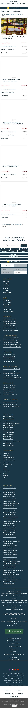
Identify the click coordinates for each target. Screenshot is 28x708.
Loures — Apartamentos (10, 399)
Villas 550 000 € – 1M (8, 309)
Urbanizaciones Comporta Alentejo (11, 423)
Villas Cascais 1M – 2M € (8, 392)
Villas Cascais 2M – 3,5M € (9, 389)
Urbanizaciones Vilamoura (9, 425)
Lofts (4, 477)
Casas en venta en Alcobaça (9, 581)
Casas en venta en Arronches (10, 550)
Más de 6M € (15, 248)
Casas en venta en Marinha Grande (11, 563)
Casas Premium (6, 455)
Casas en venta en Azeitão (9, 572)
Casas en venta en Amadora (9, 548)
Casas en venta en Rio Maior (9, 565)
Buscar (24, 245)
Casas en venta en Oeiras (9, 496)
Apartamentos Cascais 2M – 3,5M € (11, 373)
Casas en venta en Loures (9, 492)
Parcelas (5, 466)
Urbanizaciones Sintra (8, 427)
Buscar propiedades (15, 8)
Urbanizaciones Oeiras (8, 421)
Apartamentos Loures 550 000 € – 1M (12, 404)
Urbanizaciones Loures (8, 429)
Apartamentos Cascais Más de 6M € (11, 368)
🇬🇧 (10, 670)
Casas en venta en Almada (9, 501)
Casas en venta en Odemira (9, 519)
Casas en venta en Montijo (9, 510)
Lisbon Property (14, 1)
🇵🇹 (15, 670)
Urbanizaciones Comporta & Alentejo (11, 441)
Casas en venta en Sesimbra (9, 512)
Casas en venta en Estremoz (9, 552)
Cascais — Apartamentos (10, 366)
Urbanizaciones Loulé (8, 438)
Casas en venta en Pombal (9, 532)
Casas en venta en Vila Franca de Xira (12, 579)
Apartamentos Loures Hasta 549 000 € (12, 406)
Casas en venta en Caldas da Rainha (11, 541)
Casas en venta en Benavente (10, 556)
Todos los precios (5, 248)
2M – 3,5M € (4, 251)
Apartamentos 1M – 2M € (9, 325)
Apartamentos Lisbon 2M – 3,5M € (11, 340)
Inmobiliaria (3, 3)
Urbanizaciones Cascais (8, 418)
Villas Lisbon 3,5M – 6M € (9, 356)
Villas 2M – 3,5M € (7, 304)
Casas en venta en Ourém (9, 539)
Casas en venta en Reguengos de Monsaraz (13, 570)
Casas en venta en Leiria (8, 543)
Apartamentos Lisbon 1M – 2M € (10, 342)
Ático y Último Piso (7, 464)
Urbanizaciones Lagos (8, 443)
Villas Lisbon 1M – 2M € (8, 361)
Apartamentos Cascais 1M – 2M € (11, 375)
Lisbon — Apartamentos (10, 335)
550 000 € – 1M (22, 251)
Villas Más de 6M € (7, 300)
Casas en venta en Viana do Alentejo (11, 574)
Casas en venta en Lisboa (9, 490)
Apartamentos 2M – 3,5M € (9, 323)
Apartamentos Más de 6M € (9, 319)
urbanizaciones (7, 414)
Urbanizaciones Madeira (8, 434)
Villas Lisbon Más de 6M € (9, 354)
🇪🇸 (18, 670)
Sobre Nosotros (23, 684)
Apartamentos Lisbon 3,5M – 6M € (11, 337)
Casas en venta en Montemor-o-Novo (11, 561)
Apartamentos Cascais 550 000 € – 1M (12, 377)
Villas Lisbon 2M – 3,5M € (9, 359)
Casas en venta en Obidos (9, 534)
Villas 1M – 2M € (6, 307)
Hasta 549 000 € (14, 254)
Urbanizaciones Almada (8, 445)
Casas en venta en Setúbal (9, 525)
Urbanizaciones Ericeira (8, 432)
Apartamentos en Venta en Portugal (14, 259)
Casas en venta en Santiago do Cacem (12, 521)
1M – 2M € (13, 251)
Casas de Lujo (6, 453)
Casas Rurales (6, 471)
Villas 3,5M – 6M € (7, 302)
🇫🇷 (13, 670)
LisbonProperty (11, 591)
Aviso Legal (17, 684)
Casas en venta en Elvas (8, 523)
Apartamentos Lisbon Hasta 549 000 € (12, 346)
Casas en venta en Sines (8, 505)
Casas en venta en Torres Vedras (10, 516)
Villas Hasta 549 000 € (8, 311)
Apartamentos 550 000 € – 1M (10, 328)
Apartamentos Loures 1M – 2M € (10, 402)
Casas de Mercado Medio (9, 459)
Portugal (19, 3)
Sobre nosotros (24, 3)
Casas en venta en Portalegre (10, 554)
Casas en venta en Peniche (9, 527)
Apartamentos (7, 316)
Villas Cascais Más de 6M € (9, 385)
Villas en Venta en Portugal (14, 256)
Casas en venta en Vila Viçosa (10, 545)
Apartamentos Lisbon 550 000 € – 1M (12, 344)
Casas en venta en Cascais (9, 487)
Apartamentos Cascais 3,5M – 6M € (11, 371)
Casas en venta (8, 3)
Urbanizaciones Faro (7, 436)
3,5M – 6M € (24, 248)
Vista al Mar (5, 462)
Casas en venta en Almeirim (9, 559)
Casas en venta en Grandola (9, 498)
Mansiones (5, 475)
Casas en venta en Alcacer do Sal (11, 503)
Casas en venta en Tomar (9, 583)
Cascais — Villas (8, 382)
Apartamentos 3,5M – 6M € (9, 321)
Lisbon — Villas (7, 352)
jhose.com (14, 705)
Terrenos (5, 468)
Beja (21, 14)
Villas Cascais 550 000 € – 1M (10, 394)
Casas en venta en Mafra (9, 514)
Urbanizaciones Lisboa (8, 416)
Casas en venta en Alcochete (10, 507)
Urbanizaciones (14, 3)
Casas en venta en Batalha (9, 568)
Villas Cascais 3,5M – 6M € (9, 387)
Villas (5, 297)
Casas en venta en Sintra (9, 494)
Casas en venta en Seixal (9, 576)
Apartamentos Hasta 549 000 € (10, 330)
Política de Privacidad (10, 684)
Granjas (4, 473)
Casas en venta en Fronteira (9, 536)
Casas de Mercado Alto (8, 457)
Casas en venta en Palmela (9, 530)
